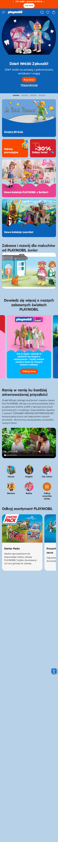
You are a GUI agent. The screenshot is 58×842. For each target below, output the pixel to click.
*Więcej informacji (29, 85)
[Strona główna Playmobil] (15, 12)
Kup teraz (29, 5)
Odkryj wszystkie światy (47, 496)
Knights (29, 476)
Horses (11, 476)
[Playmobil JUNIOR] (29, 271)
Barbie (29, 493)
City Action (47, 476)
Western (11, 493)
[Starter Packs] (22, 528)
